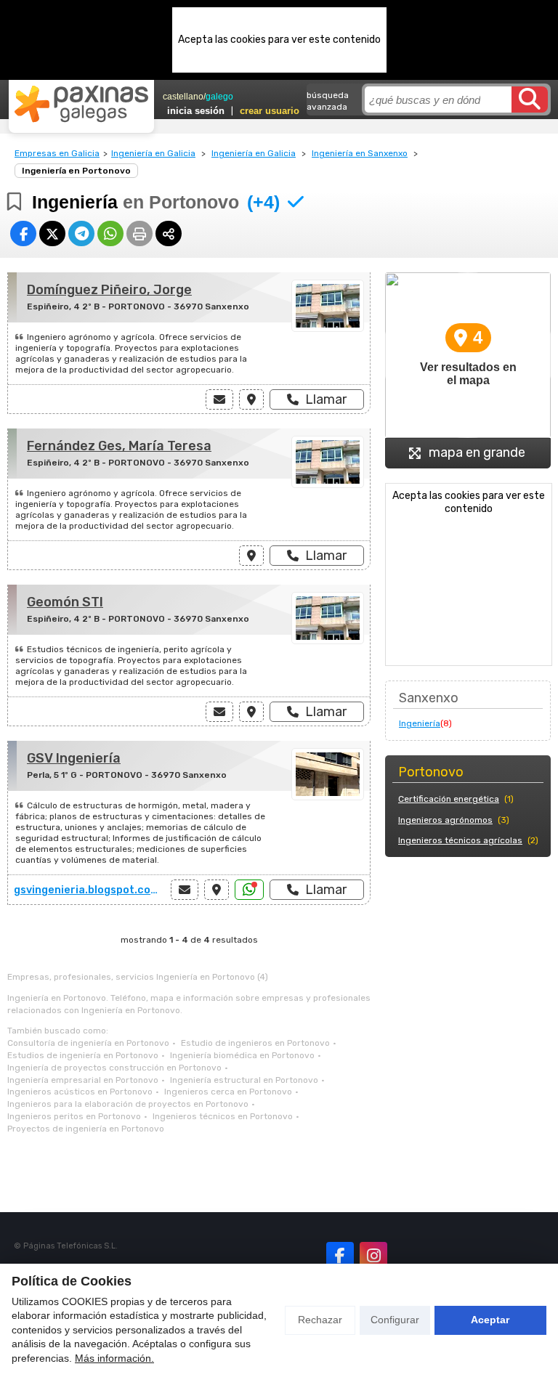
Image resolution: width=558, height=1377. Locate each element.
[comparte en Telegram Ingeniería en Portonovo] (81, 233)
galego (219, 97)
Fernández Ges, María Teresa (119, 446)
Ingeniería (419, 723)
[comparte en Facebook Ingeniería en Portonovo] (23, 233)
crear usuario (269, 110)
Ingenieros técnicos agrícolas (460, 840)
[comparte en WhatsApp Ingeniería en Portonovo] (110, 233)
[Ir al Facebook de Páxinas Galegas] (340, 1256)
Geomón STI (65, 602)
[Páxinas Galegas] (81, 104)
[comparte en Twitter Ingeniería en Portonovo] (52, 233)
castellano (183, 97)
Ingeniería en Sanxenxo (360, 153)
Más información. (114, 1358)
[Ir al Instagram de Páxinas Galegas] (373, 1256)
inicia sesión (196, 110)
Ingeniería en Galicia (153, 153)
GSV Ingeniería (74, 758)
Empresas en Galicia (57, 153)
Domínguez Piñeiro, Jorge (109, 290)
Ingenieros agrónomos (445, 820)
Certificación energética (448, 799)
